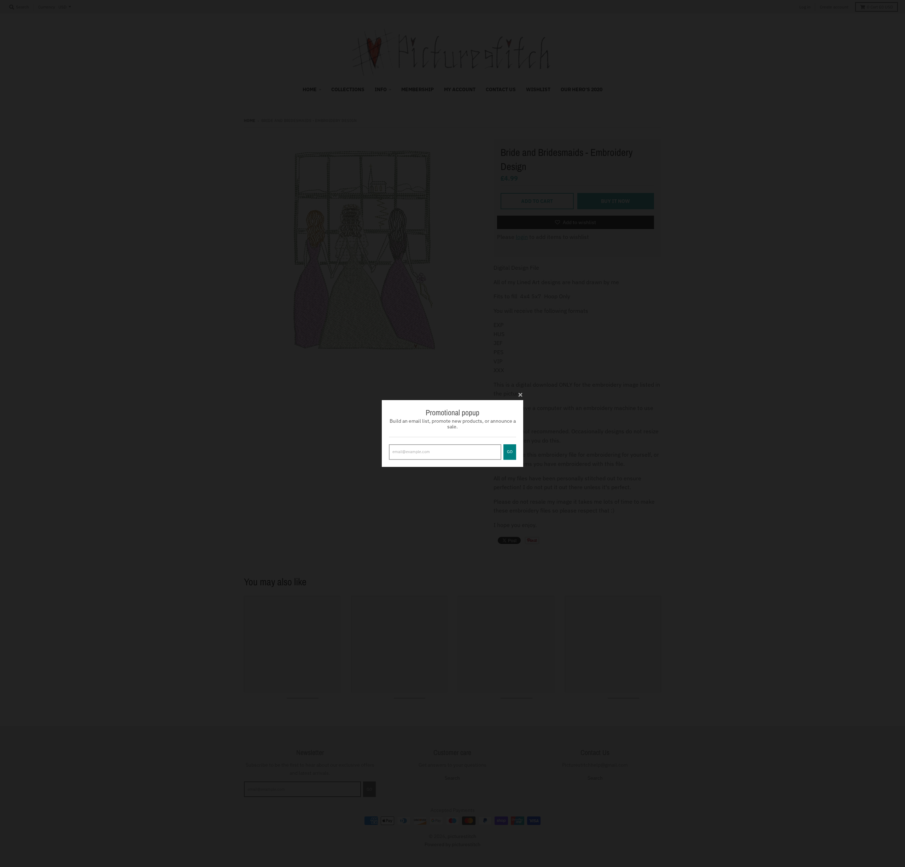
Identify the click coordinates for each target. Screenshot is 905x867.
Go (510, 451)
